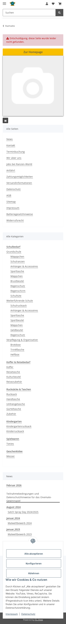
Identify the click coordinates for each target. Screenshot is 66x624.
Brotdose (15, 344)
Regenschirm (17, 290)
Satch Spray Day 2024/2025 (23, 512)
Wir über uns (13, 157)
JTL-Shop (39, 619)
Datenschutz (28, 614)
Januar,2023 (13, 529)
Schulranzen (17, 261)
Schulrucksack (18, 305)
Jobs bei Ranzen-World (19, 164)
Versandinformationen (19, 182)
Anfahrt (10, 170)
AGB (8, 195)
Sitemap (11, 201)
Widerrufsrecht (15, 220)
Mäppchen (16, 276)
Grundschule (13, 251)
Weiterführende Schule (19, 300)
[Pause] (5, 120)
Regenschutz (17, 286)
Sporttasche (17, 271)
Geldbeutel (16, 330)
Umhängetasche (15, 404)
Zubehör (11, 413)
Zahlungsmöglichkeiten (19, 176)
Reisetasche (13, 371)
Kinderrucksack (15, 431)
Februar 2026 (13, 485)
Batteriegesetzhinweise (19, 214)
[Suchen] (59, 12)
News (9, 139)
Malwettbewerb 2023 (20, 534)
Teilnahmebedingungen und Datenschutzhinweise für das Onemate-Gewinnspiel (29, 497)
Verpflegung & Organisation (22, 339)
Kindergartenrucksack (18, 426)
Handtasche (13, 399)
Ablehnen (33, 573)
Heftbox (14, 354)
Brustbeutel (17, 281)
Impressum (12, 614)
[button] (47, 3)
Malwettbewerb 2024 (20, 523)
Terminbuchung (15, 151)
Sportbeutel (17, 320)
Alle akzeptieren (33, 553)
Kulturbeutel (13, 376)
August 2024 (13, 507)
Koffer (9, 367)
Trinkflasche (17, 349)
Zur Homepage (33, 52)
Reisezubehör (14, 381)
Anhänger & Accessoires (24, 266)
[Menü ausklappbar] (4, 2)
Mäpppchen (17, 256)
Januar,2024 (13, 518)
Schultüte (15, 295)
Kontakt (10, 145)
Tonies (10, 443)
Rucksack (11, 394)
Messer (10, 456)
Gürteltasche (13, 408)
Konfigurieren (34, 563)
